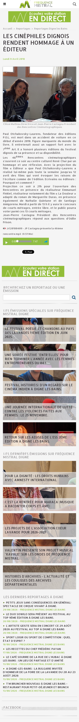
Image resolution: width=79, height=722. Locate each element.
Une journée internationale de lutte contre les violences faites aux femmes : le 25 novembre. (39, 411)
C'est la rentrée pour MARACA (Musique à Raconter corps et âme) (39, 504)
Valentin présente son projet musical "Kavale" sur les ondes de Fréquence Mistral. (39, 554)
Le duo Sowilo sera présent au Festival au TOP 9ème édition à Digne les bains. (36, 615)
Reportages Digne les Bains (50, 28)
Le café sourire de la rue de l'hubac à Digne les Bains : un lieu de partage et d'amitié (37, 658)
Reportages (23, 28)
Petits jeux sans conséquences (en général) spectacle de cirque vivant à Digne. (37, 604)
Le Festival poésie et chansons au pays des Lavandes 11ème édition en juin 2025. (39, 333)
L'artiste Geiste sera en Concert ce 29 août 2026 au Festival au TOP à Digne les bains (37, 627)
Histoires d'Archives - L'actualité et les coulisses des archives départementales (37, 580)
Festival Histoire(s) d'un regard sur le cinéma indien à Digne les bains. (39, 387)
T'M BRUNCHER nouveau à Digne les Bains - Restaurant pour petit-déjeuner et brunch (36, 685)
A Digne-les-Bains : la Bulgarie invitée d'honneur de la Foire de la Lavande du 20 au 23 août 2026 (39, 672)
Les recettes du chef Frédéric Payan (33, 649)
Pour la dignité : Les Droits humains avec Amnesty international (37, 478)
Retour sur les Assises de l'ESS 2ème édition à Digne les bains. (36, 439)
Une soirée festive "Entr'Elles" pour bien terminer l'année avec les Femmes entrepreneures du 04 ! (39, 359)
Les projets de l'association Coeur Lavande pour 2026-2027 (35, 530)
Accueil (7, 28)
